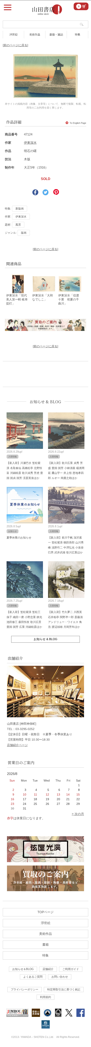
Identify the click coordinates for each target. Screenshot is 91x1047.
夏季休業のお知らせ (19, 537)
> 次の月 (78, 814)
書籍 (45, 944)
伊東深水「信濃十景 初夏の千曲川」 (68, 299)
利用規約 (45, 997)
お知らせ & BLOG (45, 401)
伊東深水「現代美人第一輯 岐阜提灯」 (17, 299)
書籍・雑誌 (56, 34)
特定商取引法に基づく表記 (63, 989)
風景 (18, 224)
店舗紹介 (48, 969)
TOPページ (45, 912)
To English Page (78, 123)
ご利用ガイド (70, 969)
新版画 (19, 208)
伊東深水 (30, 142)
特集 (77, 34)
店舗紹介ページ (17, 745)
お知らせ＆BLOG (23, 969)
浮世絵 (13, 34)
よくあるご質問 (33, 976)
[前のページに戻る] (15, 45)
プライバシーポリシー (24, 989)
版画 (23, 232)
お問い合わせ (59, 976)
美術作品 (34, 34)
